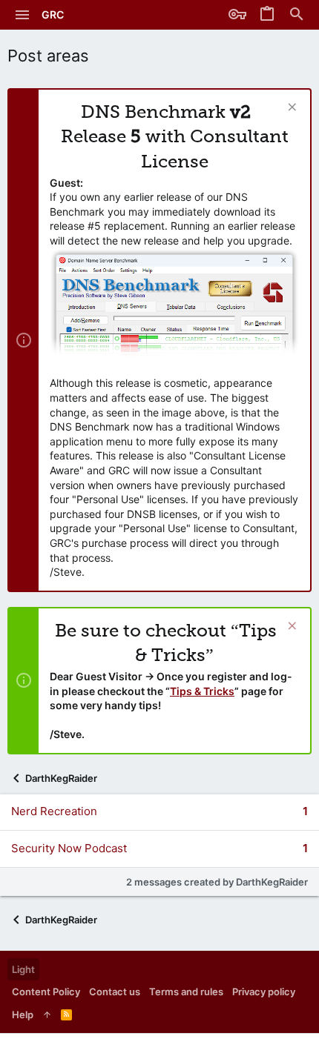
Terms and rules (186, 991)
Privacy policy (263, 991)
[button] (22, 14)
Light (23, 969)
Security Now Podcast (69, 848)
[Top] (47, 1014)
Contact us (114, 991)
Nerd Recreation (54, 811)
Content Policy (46, 991)
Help (22, 1014)
